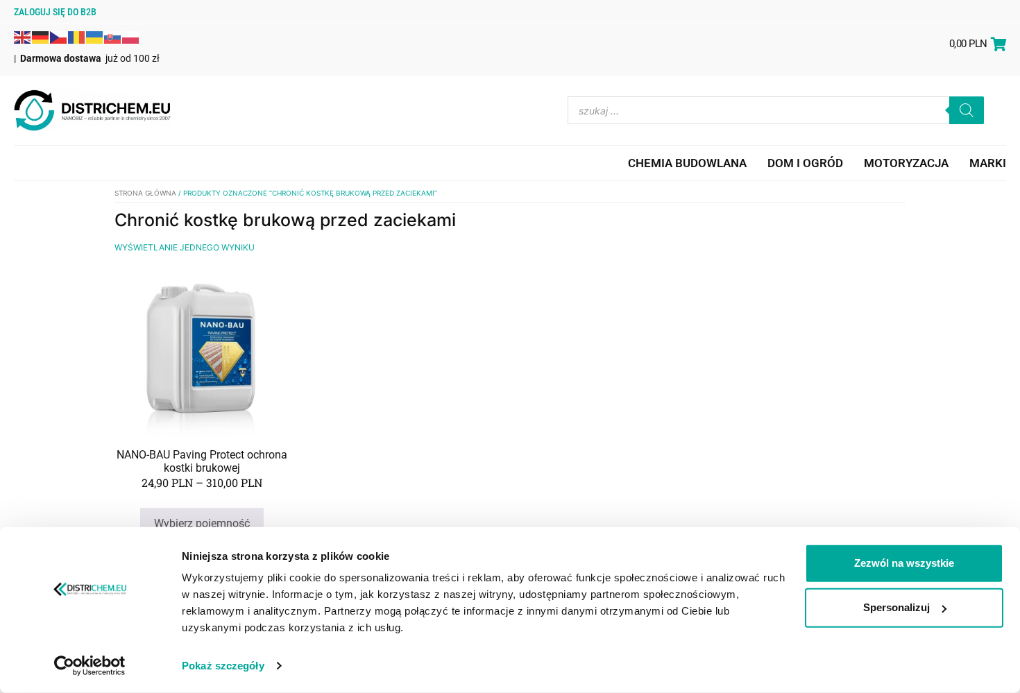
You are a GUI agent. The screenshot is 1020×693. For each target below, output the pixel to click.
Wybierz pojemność (202, 523)
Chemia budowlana (687, 163)
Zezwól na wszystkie (904, 563)
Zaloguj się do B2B (55, 11)
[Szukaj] (966, 110)
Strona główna (145, 193)
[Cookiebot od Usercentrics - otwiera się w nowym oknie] (90, 666)
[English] (23, 36)
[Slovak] (113, 36)
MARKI (987, 163)
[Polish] (131, 36)
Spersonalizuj (896, 607)
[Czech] (59, 36)
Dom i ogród (805, 163)
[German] (41, 36)
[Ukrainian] (95, 36)
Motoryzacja (906, 163)
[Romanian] (77, 36)
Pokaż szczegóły (223, 665)
